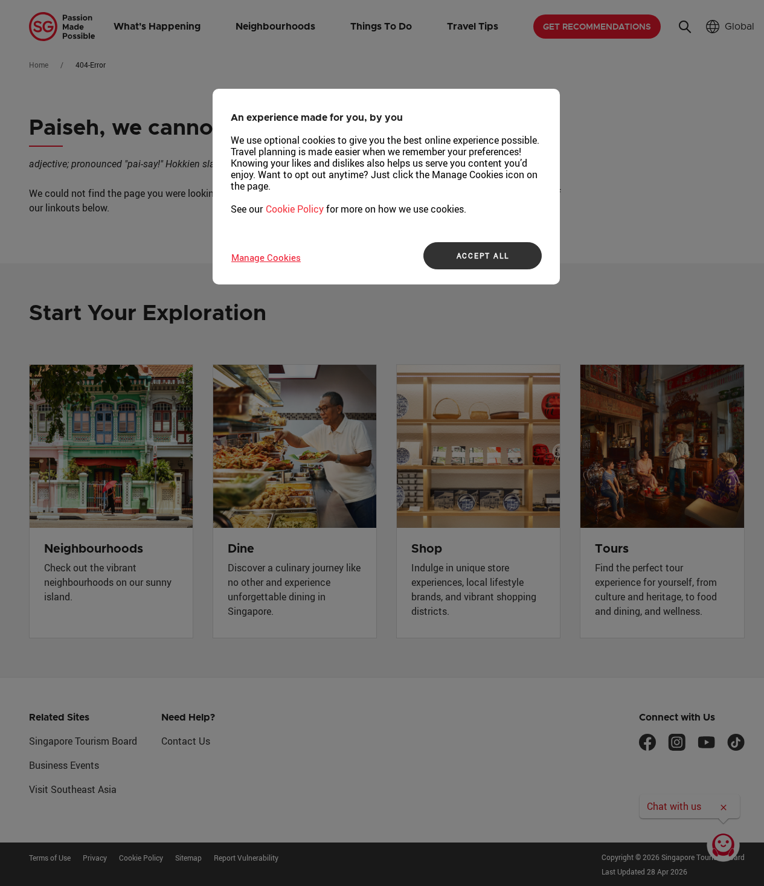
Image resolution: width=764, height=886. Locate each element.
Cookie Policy (295, 209)
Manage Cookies (266, 257)
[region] (386, 186)
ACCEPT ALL (483, 255)
